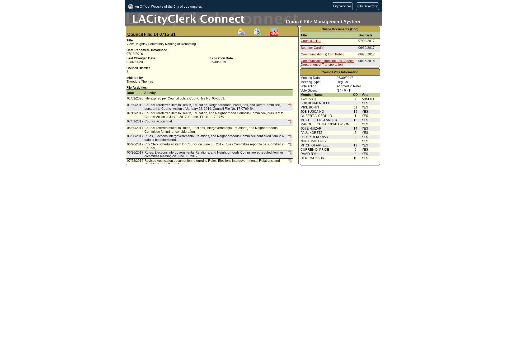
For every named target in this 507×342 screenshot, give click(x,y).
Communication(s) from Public (322, 54)
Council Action (311, 41)
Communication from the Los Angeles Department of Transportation (327, 62)
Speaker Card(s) (313, 48)
